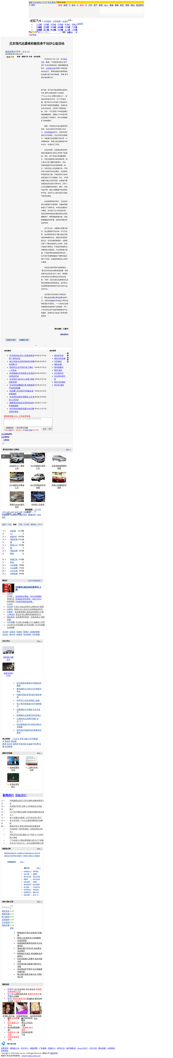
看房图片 (19, 856)
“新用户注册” (28, 430)
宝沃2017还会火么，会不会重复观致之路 (27, 843)
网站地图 (102, 1048)
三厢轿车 (14, 515)
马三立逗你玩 (19, 989)
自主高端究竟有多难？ (32, 715)
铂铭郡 (35, 882)
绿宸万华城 (36, 876)
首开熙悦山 (27, 889)
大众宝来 (14, 571)
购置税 (70, 32)
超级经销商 (35, 632)
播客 (117, 5)
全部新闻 (111, 1048)
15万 (8, 512)
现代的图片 (59, 367)
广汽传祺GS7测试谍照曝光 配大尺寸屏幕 (27, 840)
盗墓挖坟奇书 (33, 994)
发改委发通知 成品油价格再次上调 (29, 612)
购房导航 (13, 856)
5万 (36, 510)
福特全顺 (58, 364)
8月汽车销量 (29, 625)
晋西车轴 (5, 914)
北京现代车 (59, 373)
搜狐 (31, 2)
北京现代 (49, 68)
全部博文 (4, 1051)
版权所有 (54, 1053)
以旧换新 (8, 747)
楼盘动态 (7, 856)
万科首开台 (36, 887)
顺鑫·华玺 (36, 892)
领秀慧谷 (35, 871)
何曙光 (19, 695)
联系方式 (61, 1048)
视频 (111, 5)
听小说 (10, 994)
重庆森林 (20, 689)
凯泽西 (14, 741)
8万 (39, 510)
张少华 (19, 704)
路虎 (4, 744)
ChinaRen (37, 2)
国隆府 (26, 879)
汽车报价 (58, 361)
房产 (95, 5)
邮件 (122, 5)
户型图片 (25, 856)
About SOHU (82, 1048)
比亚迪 (30, 744)
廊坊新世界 (27, 884)
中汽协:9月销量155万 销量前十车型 (30, 622)
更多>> (70, 20)
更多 (12, 928)
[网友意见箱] (8, 1046)
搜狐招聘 (34, 1048)
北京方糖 (26, 874)
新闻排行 (8, 795)
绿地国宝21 (27, 871)
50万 (21, 512)
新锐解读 (30, 999)
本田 (22, 739)
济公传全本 (30, 989)
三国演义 (17, 1001)
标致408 (13, 537)
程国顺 (19, 715)
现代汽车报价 (59, 382)
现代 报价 (58, 370)
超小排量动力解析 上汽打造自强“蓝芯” (26, 818)
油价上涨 (28, 739)
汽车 (90, 5)
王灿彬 (19, 719)
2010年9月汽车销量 (15, 625)
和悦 (51, 132)
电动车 (7, 741)
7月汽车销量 (39, 625)
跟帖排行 (21, 795)
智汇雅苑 (26, 887)
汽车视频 (36, 634)
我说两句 (140, 5)
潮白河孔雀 (27, 876)
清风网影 (20, 710)
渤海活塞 (5, 925)
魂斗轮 (12, 634)
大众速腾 (14, 568)
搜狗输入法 (14, 1048)
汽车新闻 (56, 21)
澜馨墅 (35, 874)
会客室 (10, 609)
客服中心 (52, 1048)
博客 (127, 5)
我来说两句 (10, 52)
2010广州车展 (32, 580)
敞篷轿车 (32, 515)
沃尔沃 (9, 744)
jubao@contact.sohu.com (31, 1056)
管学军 (19, 700)
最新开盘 (13, 853)
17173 (44, 2)
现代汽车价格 (59, 358)
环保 (59, 297)
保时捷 (15, 744)
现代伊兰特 (59, 356)
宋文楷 (19, 683)
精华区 (7, 437)
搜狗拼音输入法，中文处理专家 (17, 416)
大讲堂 (10, 594)
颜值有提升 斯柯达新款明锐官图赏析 (25, 826)
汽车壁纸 (32, 35)
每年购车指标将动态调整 (27, 730)
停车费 (36, 744)
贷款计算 (37, 853)
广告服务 (43, 1048)
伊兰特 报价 (59, 385)
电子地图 (25, 853)
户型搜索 (19, 853)
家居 (101, 5)
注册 (10, 430)
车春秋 (10, 612)
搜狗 (33, 5)
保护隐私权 (71, 1048)
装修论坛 (31, 856)
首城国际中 (27, 892)
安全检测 (27, 634)
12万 (4, 512)
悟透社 (26, 632)
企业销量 (11, 627)
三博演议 (11, 614)
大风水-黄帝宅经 (19, 999)
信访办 (5, 634)
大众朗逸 (14, 565)
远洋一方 (35, 895)
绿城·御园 (27, 895)
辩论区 (7, 440)
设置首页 (4, 1048)
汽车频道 (47, 21)
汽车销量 (11, 622)
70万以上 (27, 512)
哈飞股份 (5, 917)
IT (86, 5)
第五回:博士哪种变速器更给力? (28, 614)
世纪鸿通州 (36, 884)
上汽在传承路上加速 (31, 700)
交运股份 (5, 922)
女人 (106, 5)
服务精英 (11, 617)
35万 (16, 512)
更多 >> (68, 449)
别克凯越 (14, 574)
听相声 (10, 989)
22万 (12, 512)
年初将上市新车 (38, 505)
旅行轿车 (23, 515)
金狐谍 (19, 634)
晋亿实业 (5, 911)
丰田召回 (22, 744)
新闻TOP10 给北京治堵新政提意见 (28, 609)
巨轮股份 (5, 920)
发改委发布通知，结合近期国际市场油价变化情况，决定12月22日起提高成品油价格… (28, 599)
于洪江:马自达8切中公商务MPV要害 (29, 607)
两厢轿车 (5, 515)
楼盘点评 (31, 853)
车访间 (10, 607)
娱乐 (74, 5)
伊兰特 (46, 132)
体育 (65, 5)
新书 (9, 999)
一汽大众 (15, 739)
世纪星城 (35, 889)
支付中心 (24, 1048)
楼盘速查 (7, 853)
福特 (52, 300)
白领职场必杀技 (20, 994)
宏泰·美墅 (27, 882)
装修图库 (37, 856)
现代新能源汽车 (23, 724)
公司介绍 (93, 1048)
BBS (133, 5)
